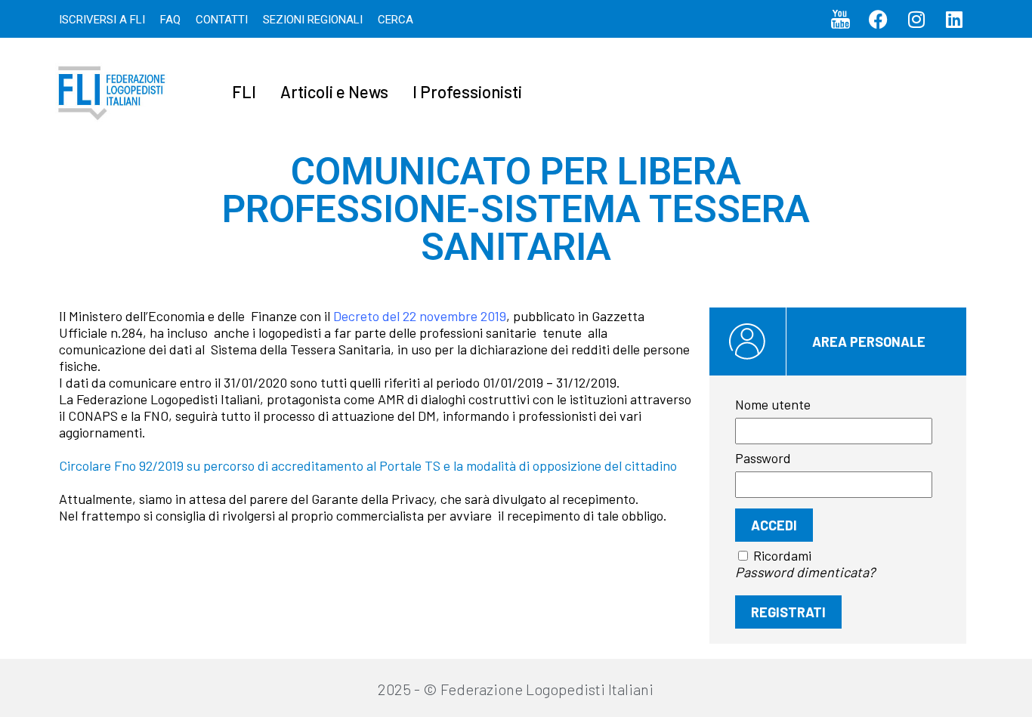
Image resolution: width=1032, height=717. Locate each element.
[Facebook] (879, 19)
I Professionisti (467, 91)
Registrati (788, 612)
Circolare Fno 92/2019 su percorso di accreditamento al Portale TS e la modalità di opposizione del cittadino (368, 465)
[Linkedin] (954, 19)
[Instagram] (916, 19)
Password (763, 458)
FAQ (170, 19)
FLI (244, 91)
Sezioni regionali (313, 19)
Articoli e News (334, 91)
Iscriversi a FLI (102, 19)
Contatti (222, 19)
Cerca (395, 19)
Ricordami (782, 555)
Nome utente (773, 404)
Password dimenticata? (805, 572)
